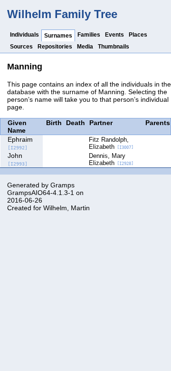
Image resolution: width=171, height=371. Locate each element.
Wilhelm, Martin (66, 208)
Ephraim (20, 143)
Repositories (55, 46)
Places (138, 34)
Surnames (58, 35)
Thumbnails (113, 46)
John (18, 159)
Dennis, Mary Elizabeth (111, 159)
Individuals (24, 34)
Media (85, 46)
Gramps (62, 185)
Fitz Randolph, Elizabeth (111, 143)
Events (114, 34)
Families (88, 34)
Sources (21, 46)
